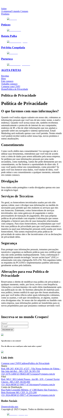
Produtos (5, 14)
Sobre (4, 8)
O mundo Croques (19, 11)
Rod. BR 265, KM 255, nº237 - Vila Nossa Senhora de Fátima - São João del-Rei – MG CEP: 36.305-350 (31, 370)
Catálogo (24, 363)
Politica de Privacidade (17, 89)
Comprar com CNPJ (10, 86)
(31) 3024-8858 (8, 384)
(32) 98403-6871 (23, 374)
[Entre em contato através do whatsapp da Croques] (31, 414)
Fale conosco (7, 81)
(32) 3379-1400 (8, 374)
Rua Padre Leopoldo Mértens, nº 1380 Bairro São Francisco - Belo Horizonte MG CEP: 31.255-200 (29, 391)
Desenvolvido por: (9, 406)
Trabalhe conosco (9, 84)
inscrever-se (7, 330)
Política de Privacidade (39, 363)
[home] (31, 3)
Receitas (5, 76)
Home (4, 89)
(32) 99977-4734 (23, 384)
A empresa (6, 11)
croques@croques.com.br (43, 374)
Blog (3, 78)
